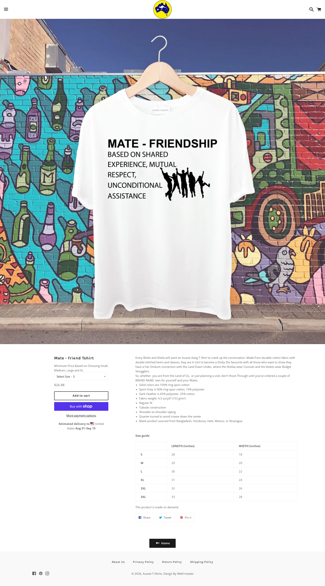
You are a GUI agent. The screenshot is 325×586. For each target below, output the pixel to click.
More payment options (81, 415)
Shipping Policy (201, 562)
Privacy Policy (143, 562)
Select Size (63, 376)
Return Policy (172, 562)
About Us (118, 562)
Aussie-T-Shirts (152, 573)
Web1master (185, 573)
